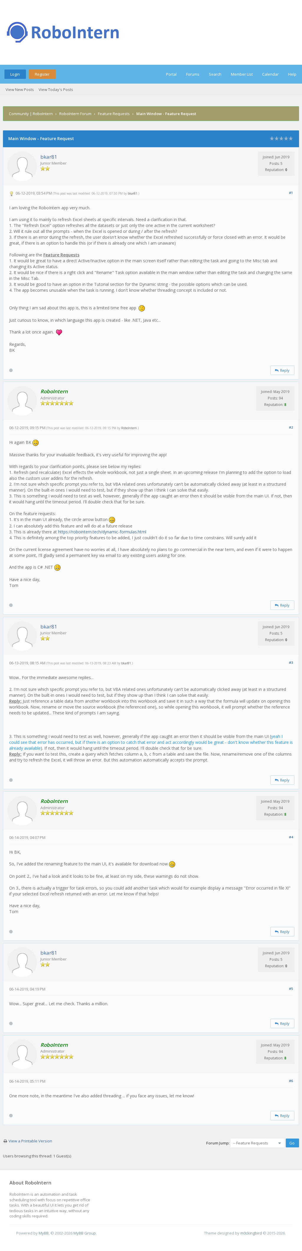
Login (15, 74)
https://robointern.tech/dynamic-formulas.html (102, 532)
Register (42, 74)
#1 (291, 192)
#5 (291, 988)
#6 (291, 1081)
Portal (171, 74)
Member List (242, 74)
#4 (291, 837)
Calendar (270, 74)
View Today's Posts (56, 89)
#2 (291, 427)
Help (292, 74)
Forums (192, 74)
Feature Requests (114, 113)
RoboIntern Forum (75, 113)
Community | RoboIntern (31, 113)
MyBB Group (84, 1233)
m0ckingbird (251, 1233)
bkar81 (48, 156)
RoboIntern (129, 428)
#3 (291, 662)
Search (215, 74)
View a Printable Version (30, 1141)
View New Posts (20, 89)
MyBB (44, 1233)
